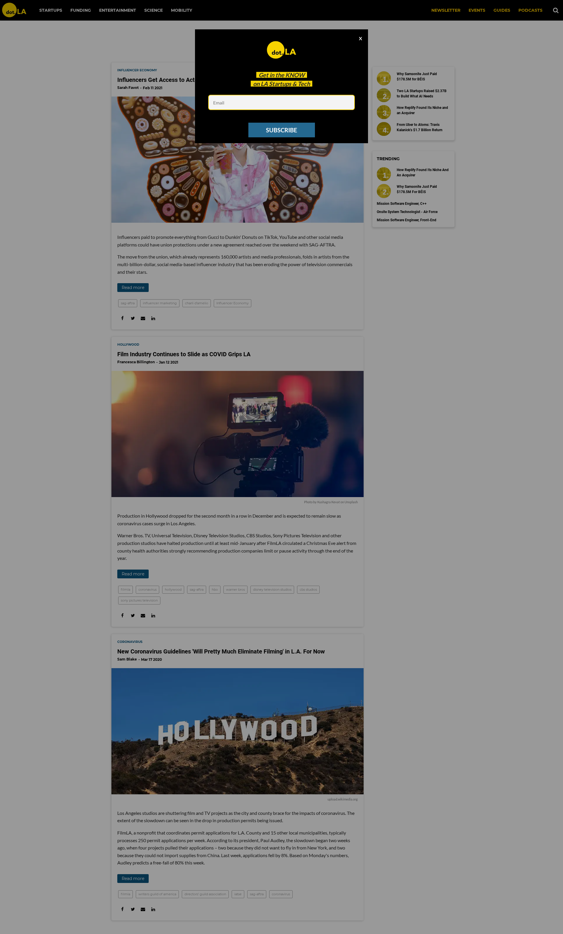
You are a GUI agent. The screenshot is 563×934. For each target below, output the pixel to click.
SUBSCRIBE (281, 130)
